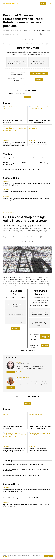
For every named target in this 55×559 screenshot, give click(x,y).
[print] (51, 242)
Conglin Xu (6, 237)
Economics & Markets (8, 212)
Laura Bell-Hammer (15, 237)
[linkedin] (25, 242)
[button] (4, 3)
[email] (32, 242)
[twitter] (27, 242)
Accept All (48, 556)
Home (4, 10)
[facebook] (22, 242)
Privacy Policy (6, 556)
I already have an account (28, 85)
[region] (27, 556)
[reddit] (30, 242)
